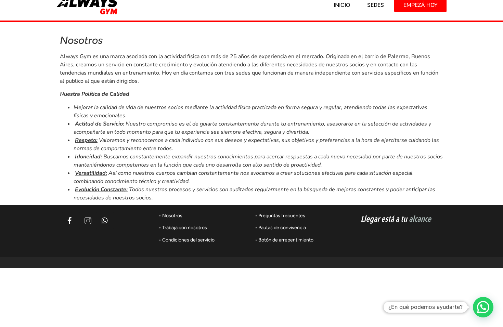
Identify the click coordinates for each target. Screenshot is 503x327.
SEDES (375, 5)
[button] (483, 307)
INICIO (342, 5)
